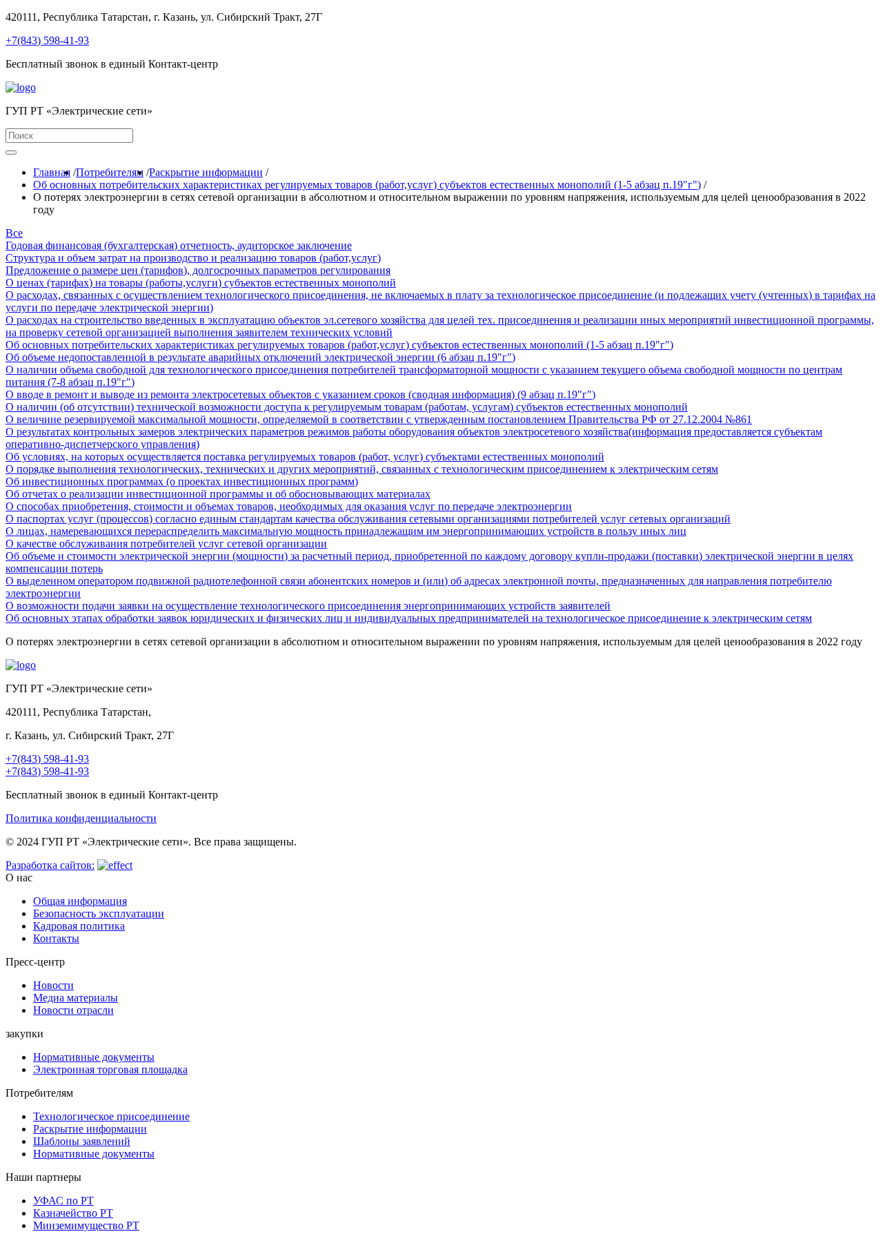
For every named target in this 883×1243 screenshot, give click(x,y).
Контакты (56, 938)
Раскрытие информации (206, 172)
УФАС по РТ (63, 1200)
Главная (51, 172)
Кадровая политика (79, 926)
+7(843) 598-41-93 (47, 40)
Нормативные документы (94, 1057)
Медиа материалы (75, 998)
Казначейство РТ (73, 1213)
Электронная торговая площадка (110, 1069)
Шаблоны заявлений (81, 1141)
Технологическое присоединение (111, 1116)
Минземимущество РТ (86, 1225)
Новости (53, 985)
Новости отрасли (73, 1010)
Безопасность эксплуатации (98, 913)
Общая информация (80, 901)
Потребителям (109, 172)
